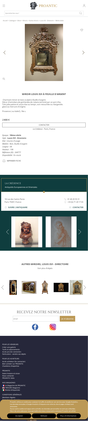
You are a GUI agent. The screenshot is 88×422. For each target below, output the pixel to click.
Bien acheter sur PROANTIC (12, 364)
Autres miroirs (33, 21)
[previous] (8, 232)
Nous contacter (8, 376)
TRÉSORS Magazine (12, 388)
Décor (19, 21)
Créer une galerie (9, 347)
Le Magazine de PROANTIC (15, 385)
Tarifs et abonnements (11, 349)
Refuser (44, 416)
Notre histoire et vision (11, 373)
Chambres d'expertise (10, 366)
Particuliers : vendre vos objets (14, 354)
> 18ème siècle (59, 21)
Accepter (19, 416)
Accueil (5, 21)
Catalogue (12, 21)
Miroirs (25, 21)
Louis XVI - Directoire (47, 21)
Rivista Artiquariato (12, 390)
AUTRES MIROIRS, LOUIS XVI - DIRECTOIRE (45, 264)
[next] (79, 232)
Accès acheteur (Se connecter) (13, 361)
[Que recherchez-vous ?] (80, 13)
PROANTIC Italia (8, 378)
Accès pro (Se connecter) (11, 352)
